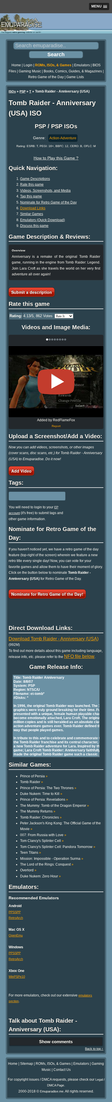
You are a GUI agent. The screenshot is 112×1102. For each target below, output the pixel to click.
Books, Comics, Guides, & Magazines (73, 71)
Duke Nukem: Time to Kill (41, 794)
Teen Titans (30, 853)
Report (56, 426)
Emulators (82, 65)
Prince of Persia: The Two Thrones (48, 788)
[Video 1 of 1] (56, 381)
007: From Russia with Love (43, 835)
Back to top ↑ (94, 1048)
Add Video (21, 471)
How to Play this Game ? (56, 158)
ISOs (12, 91)
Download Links (32, 208)
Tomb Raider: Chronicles (41, 817)
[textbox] (33, 496)
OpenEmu (16, 935)
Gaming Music (30, 71)
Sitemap (26, 1064)
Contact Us (62, 1070)
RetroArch (16, 917)
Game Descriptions (35, 179)
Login (28, 65)
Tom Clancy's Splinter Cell (42, 841)
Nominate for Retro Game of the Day (48, 202)
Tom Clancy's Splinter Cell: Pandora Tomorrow (57, 847)
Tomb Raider (31, 782)
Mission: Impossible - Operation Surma (51, 859)
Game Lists (75, 77)
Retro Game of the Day (46, 77)
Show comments (56, 1041)
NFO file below (79, 656)
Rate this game (32, 185)
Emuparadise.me (51, 1091)
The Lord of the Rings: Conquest (47, 864)
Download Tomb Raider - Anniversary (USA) (54, 638)
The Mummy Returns (37, 811)
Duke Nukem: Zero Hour (40, 876)
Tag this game (31, 196)
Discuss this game (34, 226)
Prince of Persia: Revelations (44, 800)
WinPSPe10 (17, 976)
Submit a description (31, 292)
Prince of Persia (34, 776)
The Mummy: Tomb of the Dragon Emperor (54, 806)
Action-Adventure (62, 138)
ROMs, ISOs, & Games (53, 65)
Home (16, 65)
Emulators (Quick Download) (42, 220)
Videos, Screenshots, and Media (45, 191)
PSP (23, 91)
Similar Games (31, 214)
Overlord (28, 870)
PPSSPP (15, 912)
